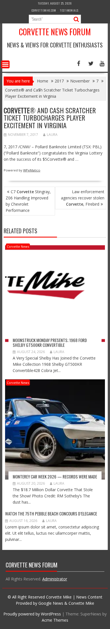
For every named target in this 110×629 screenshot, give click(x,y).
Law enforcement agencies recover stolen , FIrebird (82, 198)
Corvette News (18, 246)
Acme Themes (55, 620)
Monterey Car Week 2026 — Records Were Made (55, 476)
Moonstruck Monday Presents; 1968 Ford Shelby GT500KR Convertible (50, 342)
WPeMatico (31, 170)
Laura (52, 134)
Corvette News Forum (55, 32)
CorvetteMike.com (44, 10)
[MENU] (5, 64)
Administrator (54, 579)
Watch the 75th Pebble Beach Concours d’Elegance (51, 513)
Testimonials (69, 10)
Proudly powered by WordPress (32, 614)
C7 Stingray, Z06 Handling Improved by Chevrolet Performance (28, 201)
